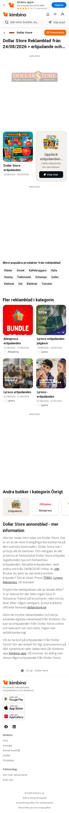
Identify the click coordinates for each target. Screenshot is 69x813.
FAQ (5, 740)
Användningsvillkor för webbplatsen (34, 802)
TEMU (47, 578)
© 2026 (34, 793)
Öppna (59, 5)
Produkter (9, 760)
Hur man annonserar (15, 775)
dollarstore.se (36, 607)
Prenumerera (57, 32)
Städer (6, 755)
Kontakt (7, 745)
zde (56, 569)
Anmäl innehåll (11, 750)
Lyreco (58, 578)
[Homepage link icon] (22, 670)
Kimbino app (17, 653)
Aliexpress (10, 582)
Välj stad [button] (59, 22)
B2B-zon (8, 780)
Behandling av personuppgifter (34, 807)
